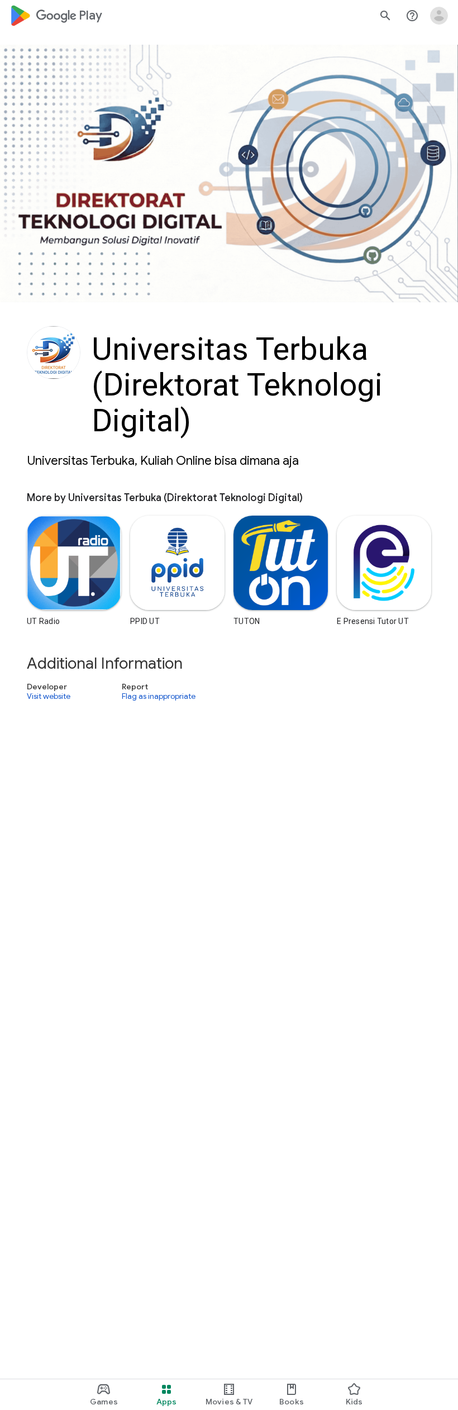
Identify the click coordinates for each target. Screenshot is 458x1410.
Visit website (48, 697)
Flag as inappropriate (158, 697)
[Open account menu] (439, 15)
